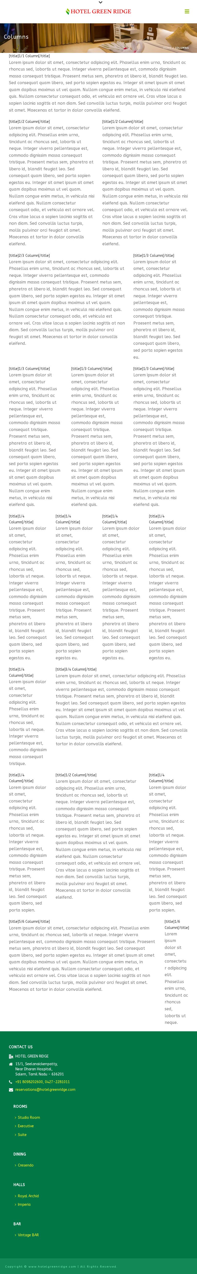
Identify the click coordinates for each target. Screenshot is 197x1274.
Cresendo (26, 1165)
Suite (22, 1135)
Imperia (24, 1204)
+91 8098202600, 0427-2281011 (42, 1082)
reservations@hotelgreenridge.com (45, 1089)
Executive (26, 1126)
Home (167, 48)
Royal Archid (28, 1196)
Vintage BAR (28, 1235)
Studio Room (29, 1117)
